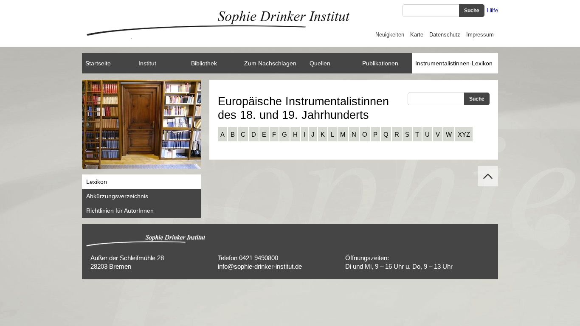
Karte (416, 34)
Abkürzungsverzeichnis (117, 196)
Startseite (98, 63)
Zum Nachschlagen (270, 63)
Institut (147, 63)
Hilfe (492, 10)
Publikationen (380, 63)
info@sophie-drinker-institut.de (260, 266)
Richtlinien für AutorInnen (120, 210)
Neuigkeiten (389, 34)
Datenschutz (444, 34)
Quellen (320, 63)
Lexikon (96, 181)
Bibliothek (204, 63)
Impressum (480, 34)
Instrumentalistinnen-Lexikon (454, 63)
